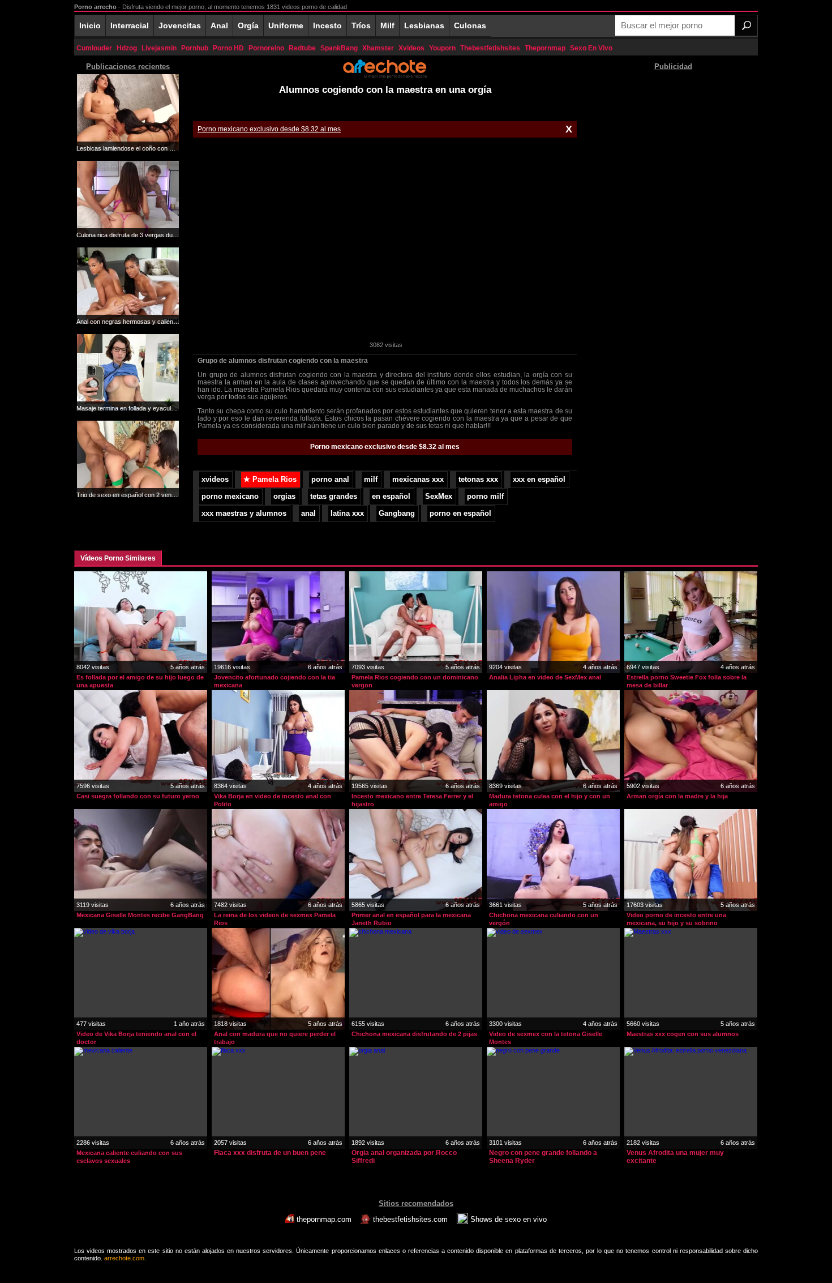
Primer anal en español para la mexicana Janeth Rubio (411, 919)
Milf (387, 25)
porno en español (460, 514)
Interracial (129, 25)
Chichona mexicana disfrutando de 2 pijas (414, 1033)
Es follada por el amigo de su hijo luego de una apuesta (140, 681)
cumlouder (94, 48)
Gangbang (397, 514)
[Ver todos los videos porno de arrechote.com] (385, 76)
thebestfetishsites (490, 48)
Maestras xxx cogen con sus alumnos (683, 1033)
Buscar (746, 25)
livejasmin (159, 48)
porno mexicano (230, 497)
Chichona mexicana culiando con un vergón (543, 919)
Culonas (470, 25)
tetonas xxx (478, 480)
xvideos (411, 48)
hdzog (127, 48)
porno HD (228, 48)
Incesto (327, 25)
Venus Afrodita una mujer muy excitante (675, 1157)
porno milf (485, 497)
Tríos (361, 25)
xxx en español (539, 480)
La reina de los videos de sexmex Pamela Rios (275, 919)
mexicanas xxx (418, 480)
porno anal (330, 480)
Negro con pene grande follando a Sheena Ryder (543, 1157)
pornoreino (266, 48)
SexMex (438, 497)
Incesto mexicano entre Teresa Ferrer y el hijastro (412, 800)
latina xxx (347, 514)
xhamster (378, 48)
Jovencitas (179, 25)
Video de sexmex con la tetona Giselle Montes (545, 1037)
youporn (442, 48)
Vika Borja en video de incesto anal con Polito (272, 800)
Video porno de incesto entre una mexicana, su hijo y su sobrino (676, 919)
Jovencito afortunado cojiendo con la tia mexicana (274, 681)
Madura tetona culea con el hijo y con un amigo (549, 800)
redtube (302, 48)
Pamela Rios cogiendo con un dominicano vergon (414, 681)
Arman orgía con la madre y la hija (677, 796)
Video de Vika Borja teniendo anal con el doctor (136, 1037)
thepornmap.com (324, 1219)
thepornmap (545, 48)
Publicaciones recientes (128, 66)
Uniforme (285, 25)
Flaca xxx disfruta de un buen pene (270, 1153)
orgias (284, 497)
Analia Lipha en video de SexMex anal (545, 677)
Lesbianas (424, 25)
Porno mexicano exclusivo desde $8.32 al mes (269, 129)
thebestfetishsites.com (410, 1219)
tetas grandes (333, 497)
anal (308, 514)
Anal (219, 25)
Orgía (248, 25)
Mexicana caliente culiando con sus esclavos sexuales (129, 1156)
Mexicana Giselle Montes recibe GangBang (140, 915)
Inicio (90, 25)
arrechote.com (124, 1258)
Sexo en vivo (591, 48)
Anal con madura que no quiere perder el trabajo (275, 1037)
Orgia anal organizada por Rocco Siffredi (404, 1157)
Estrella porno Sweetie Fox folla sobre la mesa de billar (687, 681)
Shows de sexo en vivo (507, 1219)
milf (371, 480)
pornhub (194, 48)
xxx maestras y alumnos (243, 514)
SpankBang (339, 48)
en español (391, 497)
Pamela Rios (270, 480)
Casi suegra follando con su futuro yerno (137, 796)
